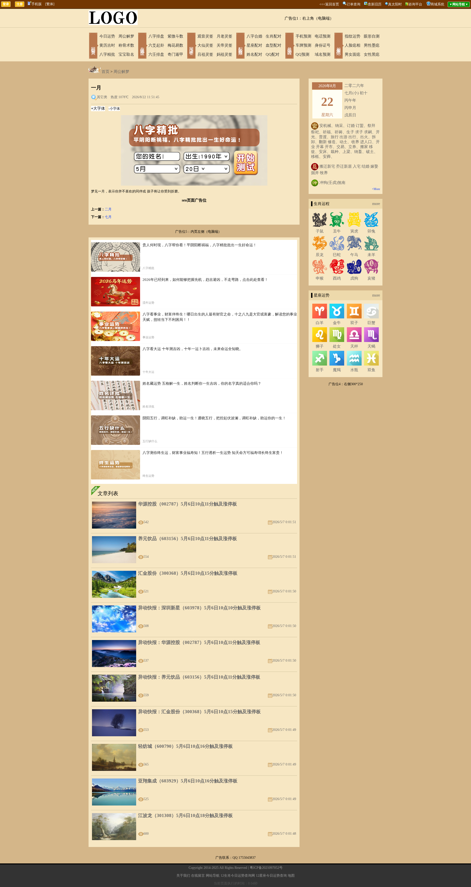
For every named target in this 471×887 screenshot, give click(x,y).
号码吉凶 (289, 46)
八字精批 (107, 54)
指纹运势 (352, 36)
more (376, 204)
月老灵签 (224, 36)
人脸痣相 (352, 45)
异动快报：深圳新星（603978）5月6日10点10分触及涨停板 (199, 607)
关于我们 (183, 875)
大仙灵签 (205, 45)
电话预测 (322, 36)
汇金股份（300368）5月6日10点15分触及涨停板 (187, 573)
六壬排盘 (156, 54)
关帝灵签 (224, 45)
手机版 (36, 4)
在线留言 (198, 875)
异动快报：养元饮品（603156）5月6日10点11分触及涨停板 (199, 677)
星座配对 (254, 45)
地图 (291, 875)
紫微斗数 (175, 36)
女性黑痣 (371, 54)
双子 (354, 323)
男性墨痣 (371, 45)
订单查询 (353, 4)
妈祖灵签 (224, 54)
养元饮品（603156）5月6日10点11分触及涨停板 (187, 538)
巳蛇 (337, 255)
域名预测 (322, 54)
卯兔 (371, 231)
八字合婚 (254, 36)
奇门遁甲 (175, 54)
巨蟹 (371, 323)
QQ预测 (302, 54)
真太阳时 (395, 4)
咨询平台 (415, 4)
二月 (108, 209)
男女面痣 (352, 54)
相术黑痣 (338, 46)
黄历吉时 (107, 45)
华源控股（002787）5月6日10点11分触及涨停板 (187, 503)
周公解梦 (126, 36)
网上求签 (191, 46)
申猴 (320, 278)
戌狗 (354, 278)
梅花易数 (175, 45)
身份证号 (322, 45)
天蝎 (371, 346)
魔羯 (337, 370)
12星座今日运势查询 (271, 875)
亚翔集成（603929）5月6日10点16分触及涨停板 (187, 780)
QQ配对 (272, 54)
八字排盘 (156, 36)
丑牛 (337, 231)
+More (376, 189)
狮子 (320, 346)
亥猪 (371, 278)
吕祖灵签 (205, 54)
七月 (108, 217)
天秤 (354, 346)
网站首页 (93, 46)
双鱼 (371, 370)
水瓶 (354, 370)
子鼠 (320, 231)
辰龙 (320, 255)
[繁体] (49, 4)
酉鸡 (337, 278)
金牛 (337, 323)
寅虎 (354, 231)
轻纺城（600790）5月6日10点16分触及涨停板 (185, 746)
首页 (105, 71)
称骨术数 (126, 45)
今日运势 (107, 36)
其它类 (102, 97)
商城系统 (437, 4)
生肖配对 (273, 36)
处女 (337, 346)
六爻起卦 (156, 45)
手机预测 (303, 36)
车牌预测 (303, 45)
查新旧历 (374, 4)
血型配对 (273, 45)
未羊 (371, 255)
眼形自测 (371, 36)
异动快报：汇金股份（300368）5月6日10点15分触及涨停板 (199, 711)
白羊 (320, 323)
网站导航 (213, 875)
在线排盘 (142, 46)
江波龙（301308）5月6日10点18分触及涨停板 (185, 815)
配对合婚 (240, 46)
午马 (354, 255)
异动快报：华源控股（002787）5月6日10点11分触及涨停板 (199, 642)
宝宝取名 (126, 54)
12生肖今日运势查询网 (238, 875)
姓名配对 (254, 54)
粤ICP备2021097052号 (266, 868)
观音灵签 (205, 36)
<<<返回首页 (329, 4)
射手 (320, 370)
